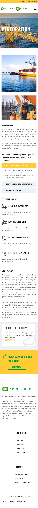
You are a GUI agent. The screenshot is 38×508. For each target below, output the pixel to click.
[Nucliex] (9, 9)
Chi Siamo (20, 441)
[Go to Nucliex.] (2, 34)
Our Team (20, 448)
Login (28, 1)
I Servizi (20, 445)
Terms (12, 502)
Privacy (4, 502)
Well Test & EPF (20, 478)
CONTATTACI (17, 367)
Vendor (33, 1)
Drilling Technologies (22, 482)
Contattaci (22, 1)
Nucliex (17, 496)
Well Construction (21, 474)
